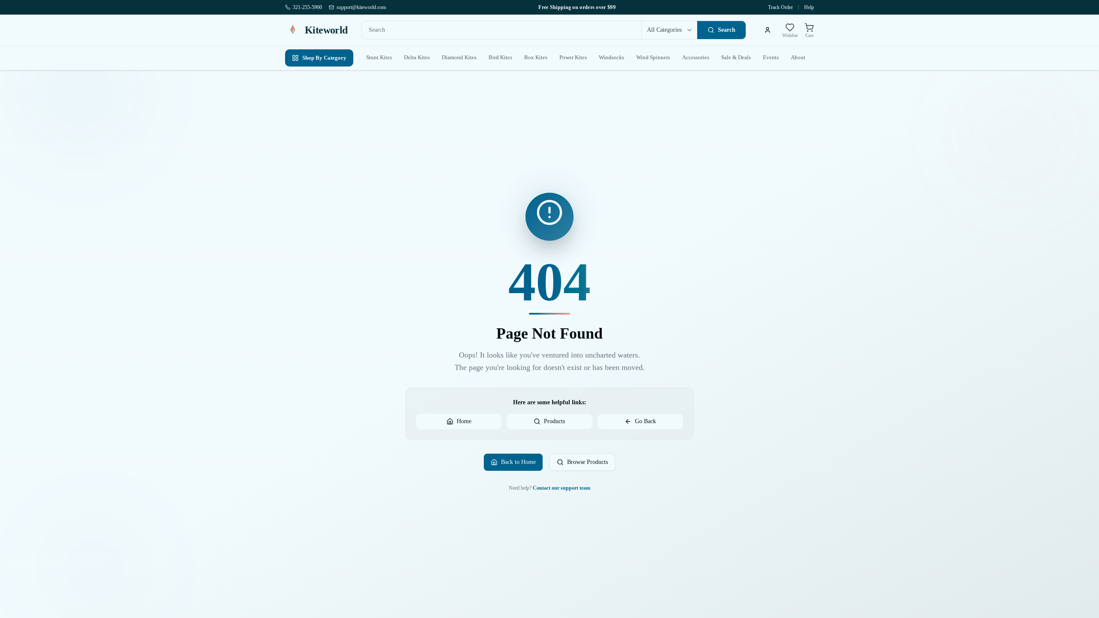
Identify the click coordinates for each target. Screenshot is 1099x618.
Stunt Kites (379, 57)
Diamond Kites (459, 57)
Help (809, 7)
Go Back (645, 421)
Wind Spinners (653, 57)
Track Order (780, 7)
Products (554, 421)
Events (771, 57)
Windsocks (611, 57)
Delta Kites (417, 57)
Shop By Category (324, 58)
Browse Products (587, 462)
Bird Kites (500, 57)
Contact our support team (561, 488)
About (798, 57)
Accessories (695, 57)
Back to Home (518, 462)
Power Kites (573, 57)
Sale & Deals (736, 57)
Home (464, 421)
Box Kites (535, 57)
